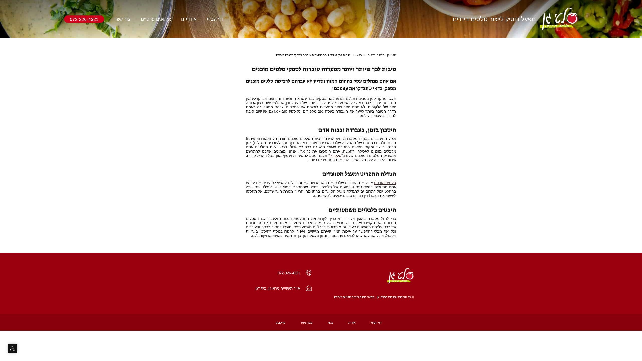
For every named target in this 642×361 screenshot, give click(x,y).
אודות (352, 322)
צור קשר (122, 19)
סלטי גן (335, 155)
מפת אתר (306, 322)
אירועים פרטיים (156, 19)
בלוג (359, 55)
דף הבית (215, 19)
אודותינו (188, 19)
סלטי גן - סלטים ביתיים (382, 55)
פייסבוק (280, 322)
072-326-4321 (84, 19)
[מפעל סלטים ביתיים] (372, 276)
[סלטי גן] (559, 19)
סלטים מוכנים (385, 182)
